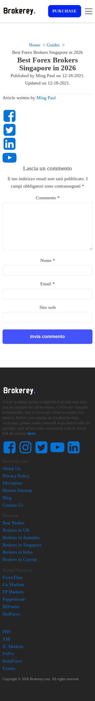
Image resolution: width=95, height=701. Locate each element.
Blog (7, 497)
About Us (11, 468)
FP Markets (13, 591)
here (31, 433)
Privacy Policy (16, 475)
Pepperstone (14, 599)
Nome (47, 260)
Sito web (48, 307)
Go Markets (13, 584)
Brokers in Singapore (22, 544)
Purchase (64, 11)
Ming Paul (46, 97)
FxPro (8, 653)
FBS (7, 631)
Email (47, 283)
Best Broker (14, 522)
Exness (9, 668)
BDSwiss (11, 606)
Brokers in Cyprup (20, 559)
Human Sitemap (17, 490)
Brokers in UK (16, 530)
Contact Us (13, 505)
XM (6, 639)
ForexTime (13, 577)
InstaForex (12, 660)
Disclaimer (13, 483)
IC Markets (13, 646)
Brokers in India (17, 552)
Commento (48, 197)
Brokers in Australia (21, 537)
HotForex (11, 613)
